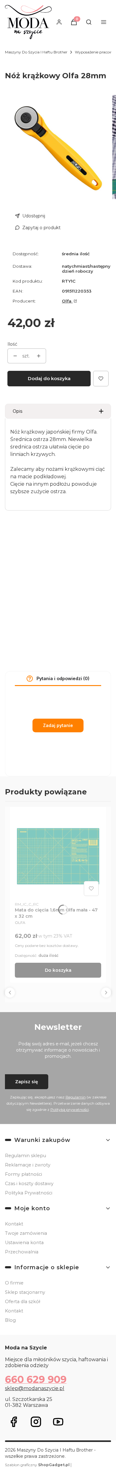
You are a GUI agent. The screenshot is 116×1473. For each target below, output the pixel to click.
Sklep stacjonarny (25, 1292)
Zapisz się (26, 1081)
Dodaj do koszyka (49, 378)
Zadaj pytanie (58, 725)
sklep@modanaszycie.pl (34, 1388)
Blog (10, 1320)
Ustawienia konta (24, 1242)
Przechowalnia (21, 1252)
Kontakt (14, 1224)
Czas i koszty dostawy (29, 1183)
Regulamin (76, 1097)
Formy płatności (23, 1174)
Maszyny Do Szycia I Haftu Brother (36, 52)
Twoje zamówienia (26, 1233)
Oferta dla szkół (22, 1301)
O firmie (14, 1283)
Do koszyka (58, 970)
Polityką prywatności (69, 1109)
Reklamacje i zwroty (27, 1165)
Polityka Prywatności (28, 1193)
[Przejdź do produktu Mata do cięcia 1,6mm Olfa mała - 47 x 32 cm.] (58, 855)
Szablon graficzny (37, 1464)
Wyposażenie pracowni (95, 52)
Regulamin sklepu (25, 1155)
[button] (30, 678)
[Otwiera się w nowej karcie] (13, 1421)
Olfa (67, 300)
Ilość (12, 344)
